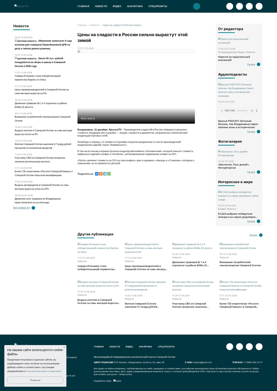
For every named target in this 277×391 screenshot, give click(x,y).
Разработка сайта (102, 381)
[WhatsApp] (109, 173)
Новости (101, 6)
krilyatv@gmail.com (202, 362)
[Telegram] (105, 173)
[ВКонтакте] (97, 173)
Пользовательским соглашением (43, 371)
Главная (83, 6)
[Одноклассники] (101, 173)
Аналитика (135, 6)
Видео (117, 6)
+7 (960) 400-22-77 (253, 362)
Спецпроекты (157, 6)
